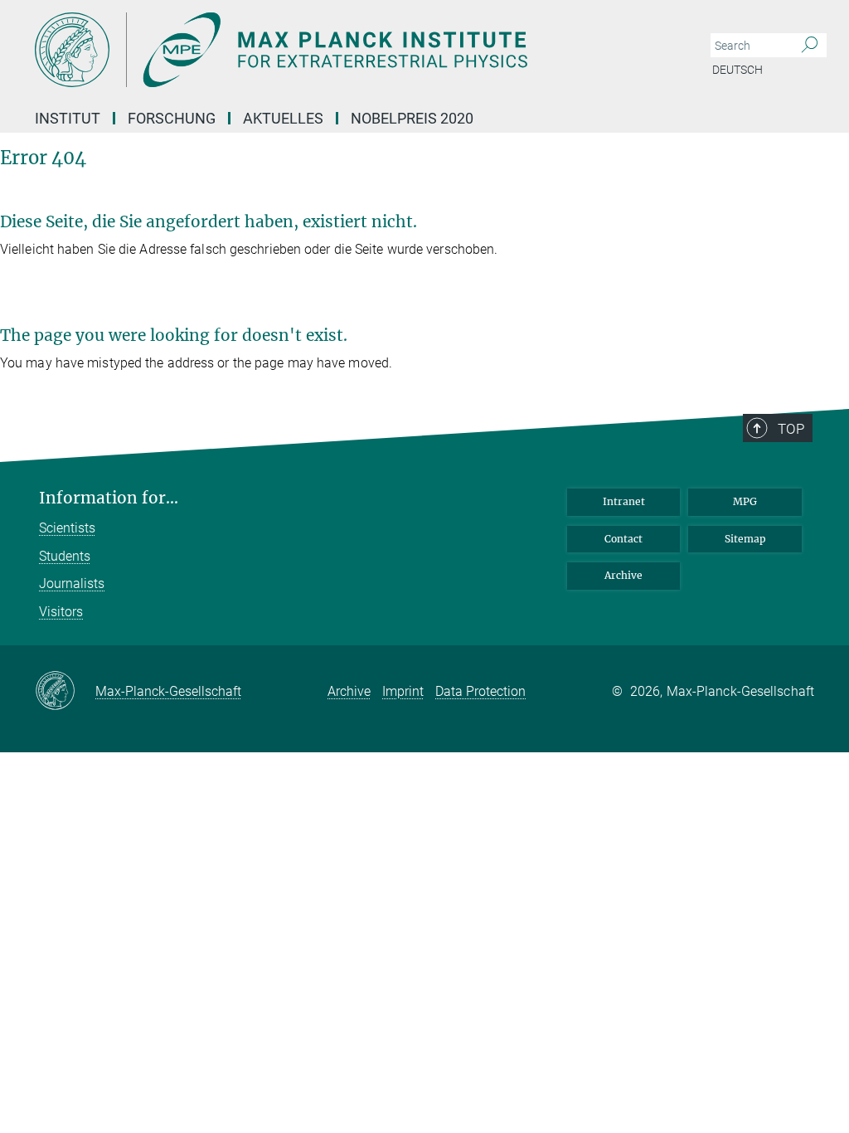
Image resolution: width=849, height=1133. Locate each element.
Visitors (61, 612)
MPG (745, 501)
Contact (623, 538)
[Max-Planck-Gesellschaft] (65, 692)
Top (791, 429)
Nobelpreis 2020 (412, 118)
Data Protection (480, 691)
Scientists (67, 528)
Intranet (624, 501)
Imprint (403, 691)
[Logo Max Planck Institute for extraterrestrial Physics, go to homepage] (346, 49)
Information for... (108, 498)
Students (64, 556)
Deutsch (737, 69)
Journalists (71, 583)
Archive (623, 575)
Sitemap (745, 538)
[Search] (810, 45)
